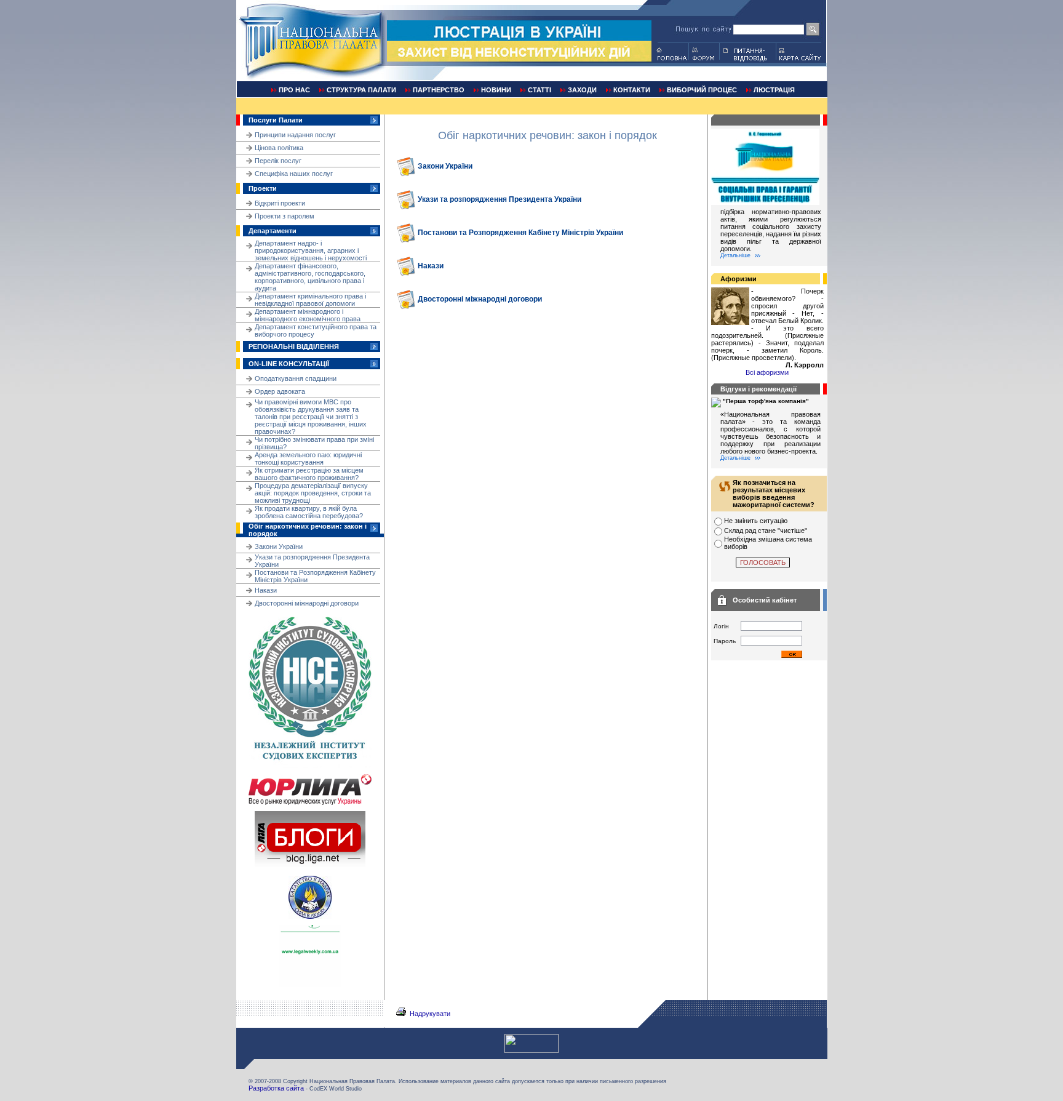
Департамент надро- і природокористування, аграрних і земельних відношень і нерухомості (311, 250)
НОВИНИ (496, 90)
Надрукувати (430, 1013)
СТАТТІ (539, 90)
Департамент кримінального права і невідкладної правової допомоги (310, 299)
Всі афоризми (767, 372)
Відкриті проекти (280, 203)
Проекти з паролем (284, 216)
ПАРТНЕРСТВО (438, 90)
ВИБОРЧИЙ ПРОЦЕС (702, 90)
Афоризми (738, 278)
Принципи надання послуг (295, 134)
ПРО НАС (294, 90)
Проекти (263, 188)
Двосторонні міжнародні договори (307, 603)
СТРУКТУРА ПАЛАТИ (361, 90)
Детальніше (735, 255)
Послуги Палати (276, 120)
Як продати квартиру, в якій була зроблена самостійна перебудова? (309, 512)
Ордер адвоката (280, 391)
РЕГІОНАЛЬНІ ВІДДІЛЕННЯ (294, 346)
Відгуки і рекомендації (758, 389)
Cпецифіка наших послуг (294, 173)
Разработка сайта (276, 1088)
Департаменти (273, 230)
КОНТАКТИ (631, 90)
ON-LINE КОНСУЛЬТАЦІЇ (289, 363)
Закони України (279, 546)
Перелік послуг (278, 160)
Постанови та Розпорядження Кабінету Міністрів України (520, 232)
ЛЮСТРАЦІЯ (774, 90)
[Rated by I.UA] (531, 1050)
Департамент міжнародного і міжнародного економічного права (307, 315)
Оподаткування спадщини (295, 378)
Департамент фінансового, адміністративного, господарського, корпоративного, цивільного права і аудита (310, 277)
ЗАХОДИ (582, 90)
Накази (266, 590)
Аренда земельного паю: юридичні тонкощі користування (308, 458)
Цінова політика (279, 147)
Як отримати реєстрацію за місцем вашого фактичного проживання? (309, 473)
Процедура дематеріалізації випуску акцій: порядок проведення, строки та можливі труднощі (313, 493)
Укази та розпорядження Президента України (499, 199)
